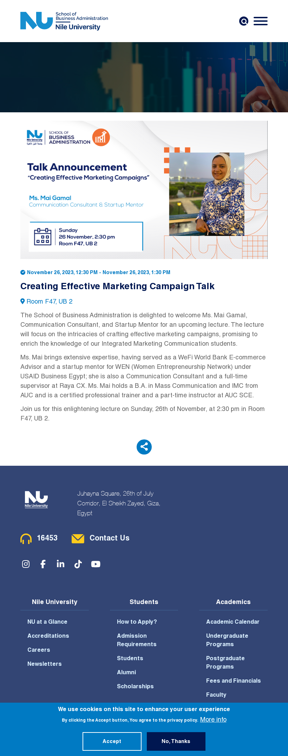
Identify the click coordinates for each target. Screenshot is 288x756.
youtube (96, 564)
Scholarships (135, 687)
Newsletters (44, 665)
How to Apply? (137, 622)
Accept (112, 742)
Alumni (126, 673)
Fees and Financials (233, 681)
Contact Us (110, 539)
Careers (38, 651)
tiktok (78, 564)
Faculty (216, 695)
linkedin (60, 564)
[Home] (64, 21)
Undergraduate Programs (227, 641)
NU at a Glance (47, 622)
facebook (43, 564)
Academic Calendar (233, 622)
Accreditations (48, 636)
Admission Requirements (137, 641)
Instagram (25, 564)
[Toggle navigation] (261, 21)
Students (130, 659)
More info (213, 720)
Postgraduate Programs (225, 663)
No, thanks (176, 742)
